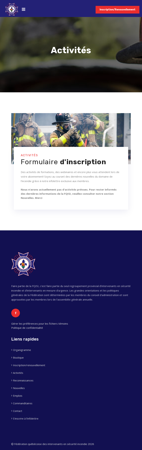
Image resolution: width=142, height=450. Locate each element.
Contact (17, 411)
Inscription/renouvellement (29, 365)
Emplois (17, 395)
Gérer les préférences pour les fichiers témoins (39, 323)
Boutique (18, 357)
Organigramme (22, 350)
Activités (18, 372)
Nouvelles (19, 388)
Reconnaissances (23, 380)
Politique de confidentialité (27, 327)
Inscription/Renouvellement (117, 9)
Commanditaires (22, 403)
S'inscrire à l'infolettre (25, 418)
